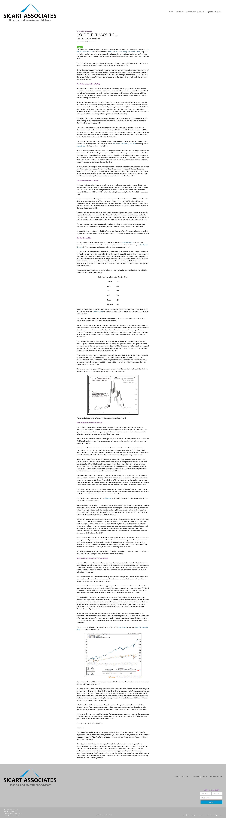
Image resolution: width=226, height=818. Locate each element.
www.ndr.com (122, 627)
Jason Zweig (81, 146)
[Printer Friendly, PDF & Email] (80, 47)
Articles (201, 12)
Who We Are (180, 12)
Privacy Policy (191, 815)
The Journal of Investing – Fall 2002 (124, 144)
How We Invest (191, 12)
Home (171, 12)
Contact (183, 815)
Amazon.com (98, 311)
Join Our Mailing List (211, 790)
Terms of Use (201, 815)
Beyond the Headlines (214, 12)
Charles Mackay (127, 242)
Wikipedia (108, 498)
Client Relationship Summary (214, 815)
